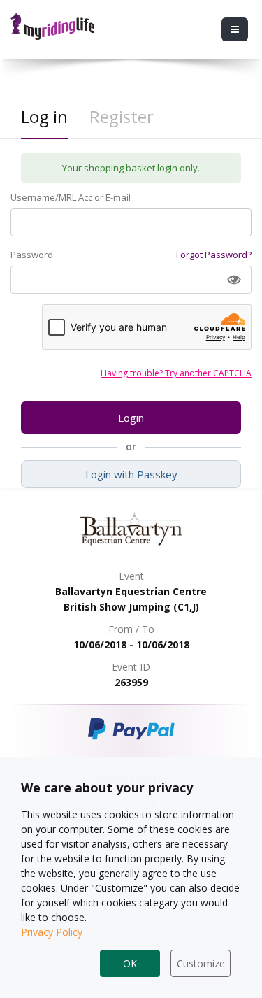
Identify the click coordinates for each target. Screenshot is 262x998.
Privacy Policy (51, 932)
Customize (201, 963)
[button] (234, 280)
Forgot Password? (214, 254)
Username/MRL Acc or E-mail (70, 197)
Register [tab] (121, 116)
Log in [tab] (44, 116)
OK (130, 963)
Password (31, 254)
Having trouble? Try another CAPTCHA (176, 373)
